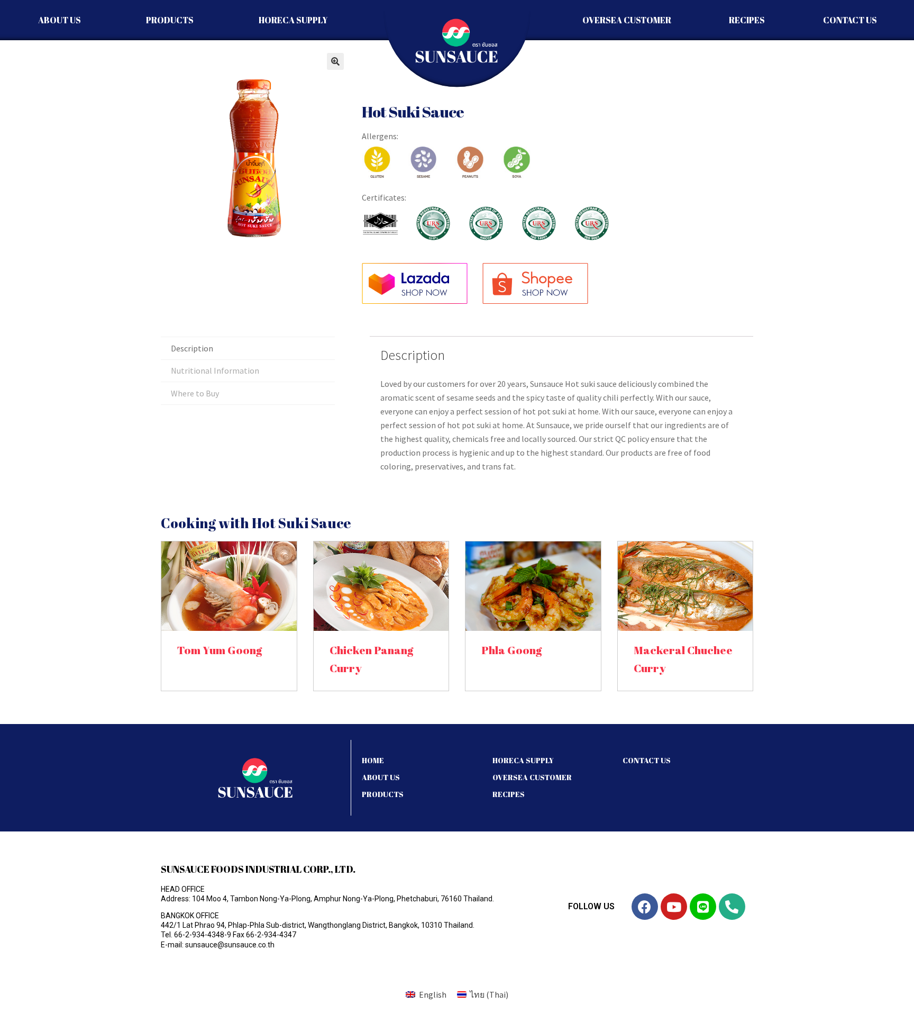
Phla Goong (511, 650)
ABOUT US (381, 777)
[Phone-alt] (732, 906)
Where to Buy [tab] (195, 393)
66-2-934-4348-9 (202, 934)
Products (170, 20)
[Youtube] (674, 906)
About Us (59, 20)
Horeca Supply (293, 20)
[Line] (703, 906)
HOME (373, 760)
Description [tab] (192, 348)
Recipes (747, 20)
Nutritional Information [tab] (215, 370)
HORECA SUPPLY (523, 760)
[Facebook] (645, 906)
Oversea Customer (626, 20)
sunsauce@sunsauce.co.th (230, 944)
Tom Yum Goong (219, 650)
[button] (335, 61)
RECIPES (508, 794)
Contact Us (850, 20)
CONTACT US (647, 760)
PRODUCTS (383, 794)
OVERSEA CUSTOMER (532, 777)
